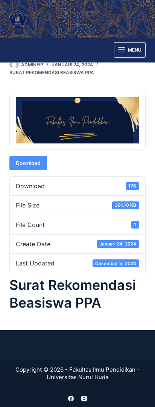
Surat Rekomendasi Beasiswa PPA (51, 72)
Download (28, 163)
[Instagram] (84, 398)
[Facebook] (71, 398)
